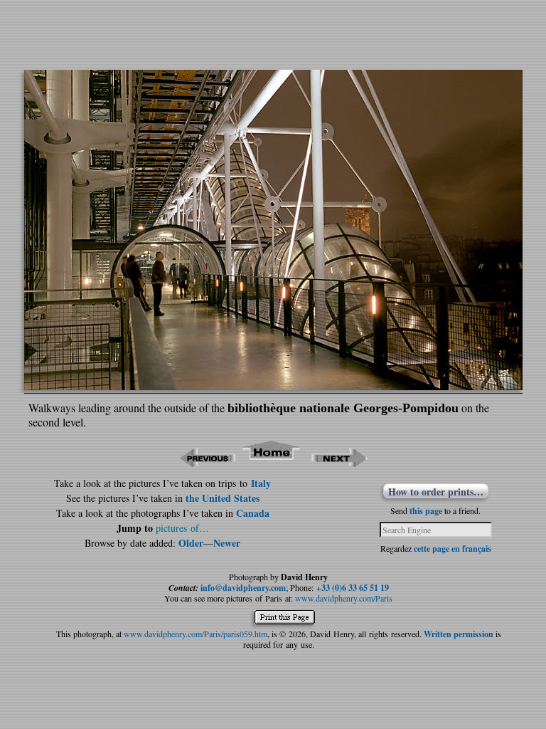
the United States (222, 498)
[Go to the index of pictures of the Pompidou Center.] (272, 462)
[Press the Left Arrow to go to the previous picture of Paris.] (207, 462)
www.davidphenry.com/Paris (343, 598)
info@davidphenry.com (243, 588)
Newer (226, 542)
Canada (252, 512)
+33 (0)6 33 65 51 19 (352, 588)
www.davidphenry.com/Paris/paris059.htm (195, 633)
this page (426, 511)
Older (190, 542)
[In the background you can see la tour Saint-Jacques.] (273, 385)
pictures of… (182, 528)
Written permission (458, 634)
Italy (261, 483)
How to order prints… (435, 491)
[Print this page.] (288, 620)
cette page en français (452, 548)
